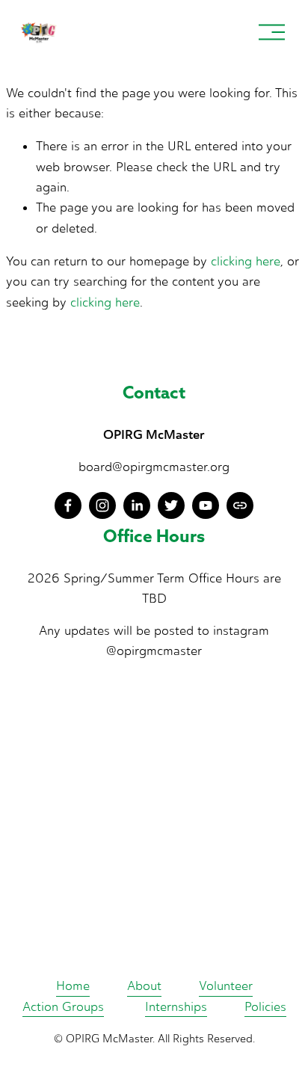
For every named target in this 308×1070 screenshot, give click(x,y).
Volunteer (226, 985)
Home (73, 985)
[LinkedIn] (136, 505)
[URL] (240, 505)
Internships (176, 1006)
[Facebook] (68, 505)
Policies (265, 1006)
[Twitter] (171, 505)
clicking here (245, 260)
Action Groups (63, 1006)
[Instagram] (102, 505)
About (144, 985)
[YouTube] (205, 505)
